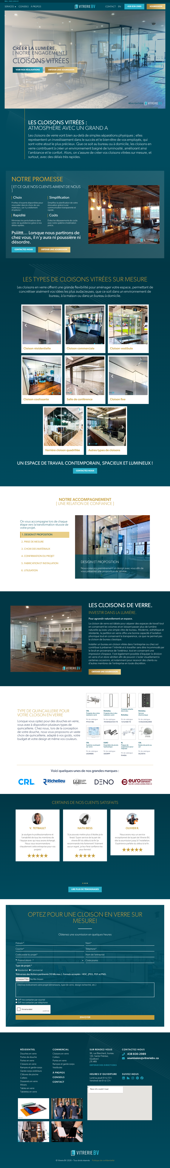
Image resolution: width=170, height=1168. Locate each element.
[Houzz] (128, 1078)
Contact (110, 7)
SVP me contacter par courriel (31, 1000)
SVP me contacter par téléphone (33, 1003)
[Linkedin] (123, 1078)
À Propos (59, 1073)
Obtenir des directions (103, 1065)
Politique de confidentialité (103, 1161)
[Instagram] (132, 1078)
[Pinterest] (137, 1078)
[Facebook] (142, 1078)
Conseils (59, 1077)
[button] (10, 6)
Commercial (37, 970)
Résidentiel (23, 970)
